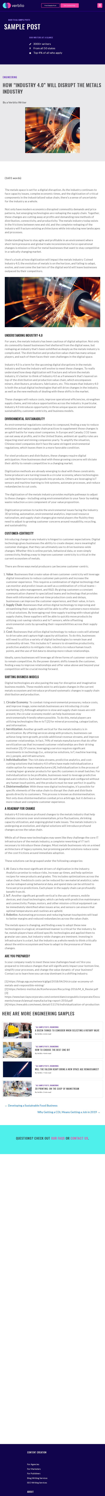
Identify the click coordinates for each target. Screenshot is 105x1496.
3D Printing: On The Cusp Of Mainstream (57, 1088)
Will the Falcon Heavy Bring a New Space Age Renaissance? (67, 1069)
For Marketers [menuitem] (34, 1469)
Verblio (39, 1034)
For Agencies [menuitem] (33, 1464)
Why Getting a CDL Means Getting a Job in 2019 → (68, 1112)
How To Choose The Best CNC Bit (52, 1049)
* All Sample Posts (42, 1027)
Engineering (54, 1027)
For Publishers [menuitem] (33, 1473)
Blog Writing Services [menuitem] (37, 1478)
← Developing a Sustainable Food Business (31, 1105)
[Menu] (99, 5)
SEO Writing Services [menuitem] (37, 1482)
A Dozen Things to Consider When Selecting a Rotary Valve (67, 1030)
